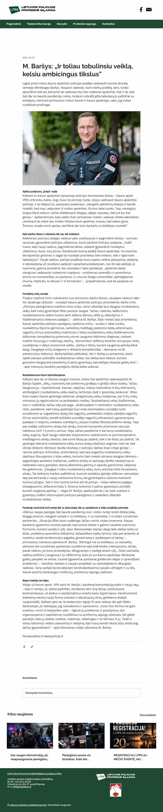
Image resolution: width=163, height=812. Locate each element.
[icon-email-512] (148, 9)
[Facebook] (141, 9)
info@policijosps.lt (22, 786)
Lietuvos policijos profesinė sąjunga (28, 805)
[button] (39, 24)
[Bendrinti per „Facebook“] (24, 646)
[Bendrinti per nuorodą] (31, 646)
